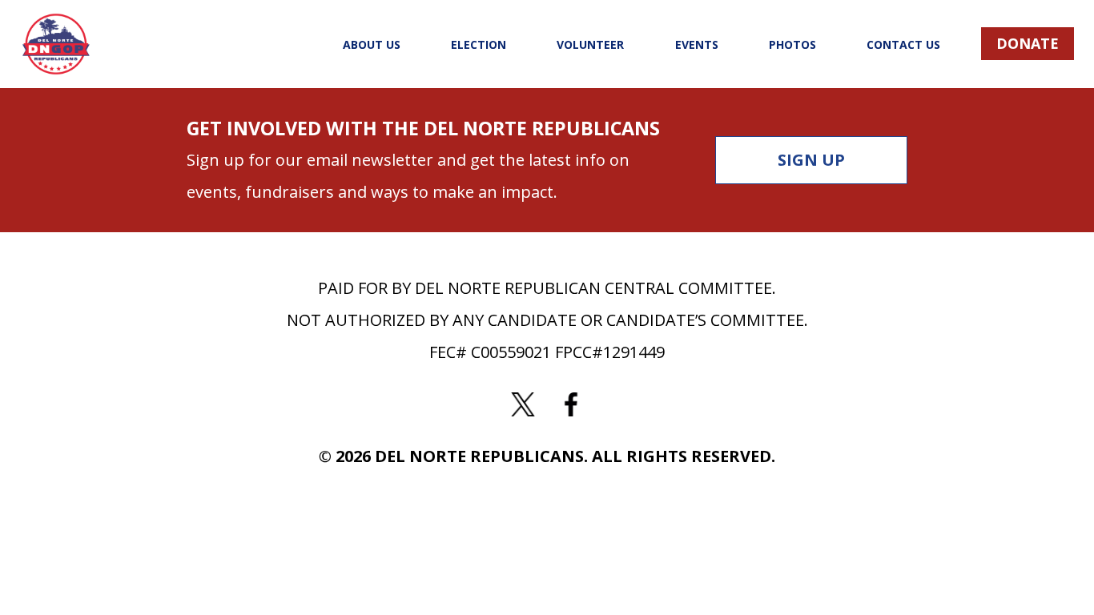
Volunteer (590, 44)
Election (478, 44)
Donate (1027, 43)
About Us (371, 44)
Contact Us (903, 44)
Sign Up (811, 160)
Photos (792, 44)
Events (696, 44)
